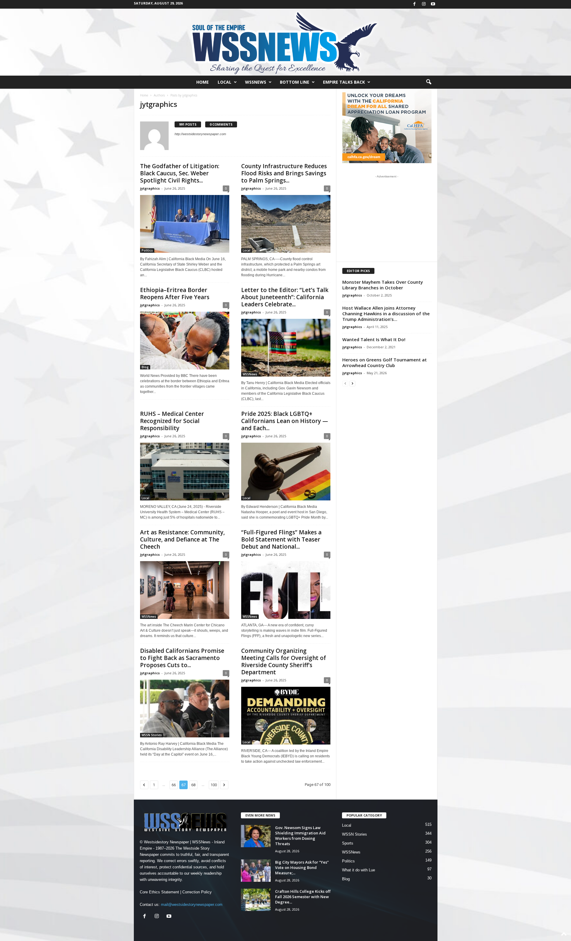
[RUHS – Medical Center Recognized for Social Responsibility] (184, 471)
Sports (347, 843)
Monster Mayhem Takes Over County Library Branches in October (382, 285)
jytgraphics (150, 188)
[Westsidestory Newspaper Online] (285, 42)
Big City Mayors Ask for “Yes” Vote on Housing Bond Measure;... (302, 867)
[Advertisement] (386, 218)
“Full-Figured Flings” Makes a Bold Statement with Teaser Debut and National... (281, 539)
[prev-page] (345, 383)
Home (202, 82)
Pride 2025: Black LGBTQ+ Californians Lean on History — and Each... (284, 421)
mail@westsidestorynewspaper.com (191, 904)
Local (224, 82)
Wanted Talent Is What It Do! (373, 339)
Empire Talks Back (344, 82)
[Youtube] (433, 4)
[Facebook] (414, 4)
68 (193, 785)
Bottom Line (294, 82)
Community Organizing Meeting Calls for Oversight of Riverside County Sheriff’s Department (283, 661)
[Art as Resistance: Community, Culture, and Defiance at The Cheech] (184, 590)
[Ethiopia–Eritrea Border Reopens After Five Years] (184, 340)
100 (214, 785)
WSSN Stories (152, 735)
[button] (428, 82)
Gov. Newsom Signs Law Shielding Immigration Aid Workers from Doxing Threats (300, 835)
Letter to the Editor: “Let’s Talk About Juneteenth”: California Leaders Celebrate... (284, 297)
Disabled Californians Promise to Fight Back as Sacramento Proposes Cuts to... (182, 658)
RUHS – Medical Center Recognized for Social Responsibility (172, 421)
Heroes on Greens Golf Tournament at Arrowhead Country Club (384, 362)
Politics (147, 250)
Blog (145, 367)
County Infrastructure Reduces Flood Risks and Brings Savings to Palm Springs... (284, 173)
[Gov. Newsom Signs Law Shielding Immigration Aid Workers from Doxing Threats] (256, 836)
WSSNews (255, 82)
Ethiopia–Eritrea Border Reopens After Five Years (174, 293)
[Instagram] (423, 4)
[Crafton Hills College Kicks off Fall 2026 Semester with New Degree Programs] (256, 900)
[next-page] (352, 383)
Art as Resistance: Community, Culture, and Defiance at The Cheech (182, 539)
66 (174, 785)
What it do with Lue (358, 870)
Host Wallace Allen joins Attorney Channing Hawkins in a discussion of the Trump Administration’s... (386, 313)
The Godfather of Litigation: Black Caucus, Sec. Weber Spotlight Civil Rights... (179, 173)
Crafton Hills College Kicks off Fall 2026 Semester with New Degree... (302, 897)
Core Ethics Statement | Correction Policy (176, 892)
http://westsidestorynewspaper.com (200, 134)
